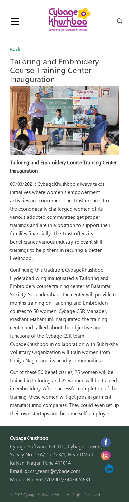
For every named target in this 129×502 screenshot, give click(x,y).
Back (15, 49)
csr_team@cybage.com (55, 471)
